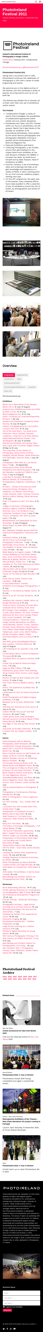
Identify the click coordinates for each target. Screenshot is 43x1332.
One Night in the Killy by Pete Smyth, (19, 724)
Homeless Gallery (10, 537)
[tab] (9, 375)
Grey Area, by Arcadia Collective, (17, 729)
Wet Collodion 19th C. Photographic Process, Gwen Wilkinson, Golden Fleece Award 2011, (20, 950)
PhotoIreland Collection (14, 1211)
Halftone (25, 1206)
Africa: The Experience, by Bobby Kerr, (19, 687)
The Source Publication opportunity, (18, 831)
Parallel (22, 1233)
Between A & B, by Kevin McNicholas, (18, 702)
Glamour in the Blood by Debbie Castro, (20, 591)
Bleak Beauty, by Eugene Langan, (17, 552)
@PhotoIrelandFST (31, 67)
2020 (20, 977)
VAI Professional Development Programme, (21, 895)
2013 (20, 979)
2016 (5, 979)
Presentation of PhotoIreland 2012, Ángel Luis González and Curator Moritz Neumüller (20, 840)
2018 (30, 977)
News (4, 1163)
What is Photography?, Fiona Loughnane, (20, 797)
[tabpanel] (21, 674)
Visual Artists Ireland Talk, (14, 845)
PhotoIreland (8, 60)
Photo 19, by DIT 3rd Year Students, (18, 595)
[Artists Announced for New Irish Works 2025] (21, 1020)
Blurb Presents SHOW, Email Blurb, (18, 773)
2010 (34, 979)
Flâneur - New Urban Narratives (13, 1116)
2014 (15, 979)
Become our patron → (29, 1324)
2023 (5, 977)
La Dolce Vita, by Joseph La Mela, (17, 731)
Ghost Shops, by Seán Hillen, (15, 525)
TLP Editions (33, 1218)
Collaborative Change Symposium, (17, 746)
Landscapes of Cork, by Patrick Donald (19, 692)
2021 (15, 977)
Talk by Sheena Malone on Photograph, (19, 787)
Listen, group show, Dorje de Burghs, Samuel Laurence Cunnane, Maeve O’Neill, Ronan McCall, (21, 718)
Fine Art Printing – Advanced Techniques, (20, 900)
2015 (10, 979)
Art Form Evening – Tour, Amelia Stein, (20, 802)
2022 (10, 977)
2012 (25, 979)
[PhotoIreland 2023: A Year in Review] (21, 1154)
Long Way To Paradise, (12, 477)
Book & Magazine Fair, (12, 414)
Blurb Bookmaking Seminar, (14, 887)
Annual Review (7, 1072)
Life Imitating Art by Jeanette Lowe (18, 649)
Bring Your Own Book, (12, 823)
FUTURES (12, 1233)
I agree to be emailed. (14, 1307)
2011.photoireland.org (11, 67)
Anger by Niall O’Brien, (12, 668)
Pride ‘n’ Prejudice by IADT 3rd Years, (18, 501)
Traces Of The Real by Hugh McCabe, (19, 574)
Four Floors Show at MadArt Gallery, (18, 683)
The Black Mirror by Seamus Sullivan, (19, 658)
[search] (36, 1)
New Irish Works (8, 1028)
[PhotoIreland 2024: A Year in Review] (21, 1064)
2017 (35, 977)
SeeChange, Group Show (13, 545)
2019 (25, 977)
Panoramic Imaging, (11, 919)
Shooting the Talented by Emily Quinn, (19, 707)
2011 (29, 979)
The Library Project (18, 1216)
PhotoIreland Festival (10, 1206)
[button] (40, 2)
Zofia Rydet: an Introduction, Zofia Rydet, (20, 867)
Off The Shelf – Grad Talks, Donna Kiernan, (21, 848)
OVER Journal (20, 1218)
